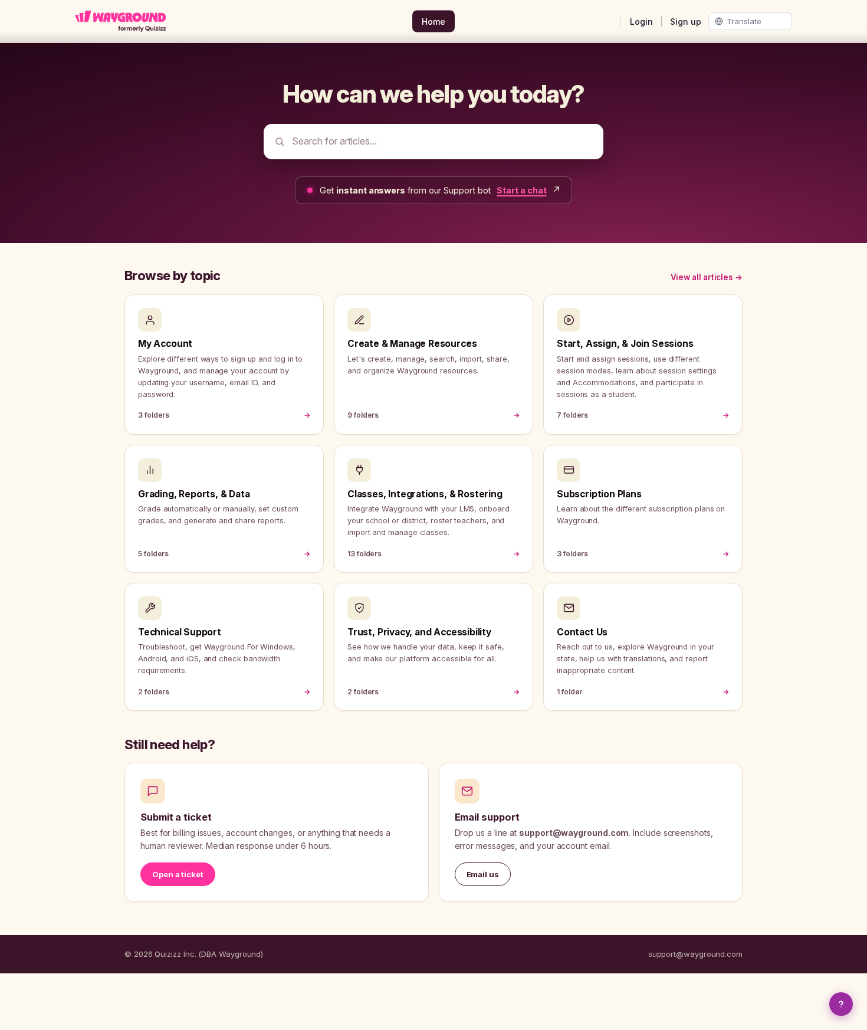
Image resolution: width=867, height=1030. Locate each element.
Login (641, 22)
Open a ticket (177, 874)
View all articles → (707, 277)
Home (433, 22)
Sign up (685, 22)
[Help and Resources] (841, 1004)
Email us (483, 874)
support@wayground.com (695, 954)
